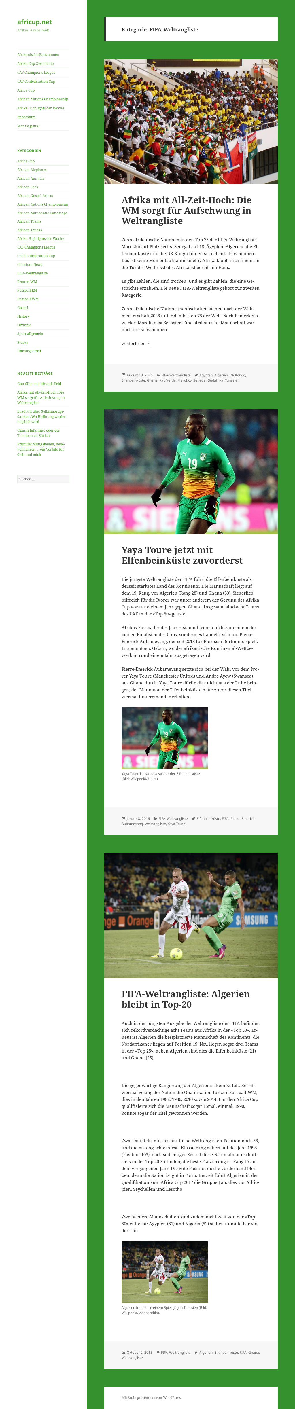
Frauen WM (27, 281)
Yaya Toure (176, 823)
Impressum (26, 117)
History (23, 316)
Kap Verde (167, 380)
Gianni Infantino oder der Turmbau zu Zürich (38, 433)
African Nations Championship (42, 99)
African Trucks (29, 229)
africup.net (34, 21)
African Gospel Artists (35, 195)
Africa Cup (26, 90)
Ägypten (206, 375)
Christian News (29, 264)
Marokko (184, 380)
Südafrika (215, 380)
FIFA (225, 818)
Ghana (152, 380)
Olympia (24, 325)
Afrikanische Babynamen (38, 54)
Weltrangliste (155, 823)
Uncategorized (29, 350)
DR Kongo (237, 375)
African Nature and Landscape (42, 213)
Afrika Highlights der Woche (40, 108)
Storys (22, 342)
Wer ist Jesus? (28, 126)
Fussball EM (27, 290)
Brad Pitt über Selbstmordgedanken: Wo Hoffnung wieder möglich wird (41, 416)
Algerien (221, 375)
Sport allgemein (30, 333)
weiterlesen (136, 343)
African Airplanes (31, 169)
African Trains (29, 221)
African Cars (27, 187)
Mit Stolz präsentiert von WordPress (151, 1397)
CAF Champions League (36, 72)
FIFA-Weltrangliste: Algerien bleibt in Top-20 (186, 999)
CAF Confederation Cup (36, 81)
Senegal (199, 380)
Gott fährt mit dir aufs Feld (39, 383)
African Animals (30, 178)
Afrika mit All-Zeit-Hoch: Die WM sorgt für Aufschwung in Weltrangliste (41, 397)
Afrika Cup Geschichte (35, 63)
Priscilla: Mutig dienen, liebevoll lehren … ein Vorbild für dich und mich (41, 449)
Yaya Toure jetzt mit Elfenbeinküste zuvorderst (182, 555)
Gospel (22, 307)
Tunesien (232, 380)
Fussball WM (28, 299)
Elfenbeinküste (133, 380)
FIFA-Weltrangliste (32, 273)
